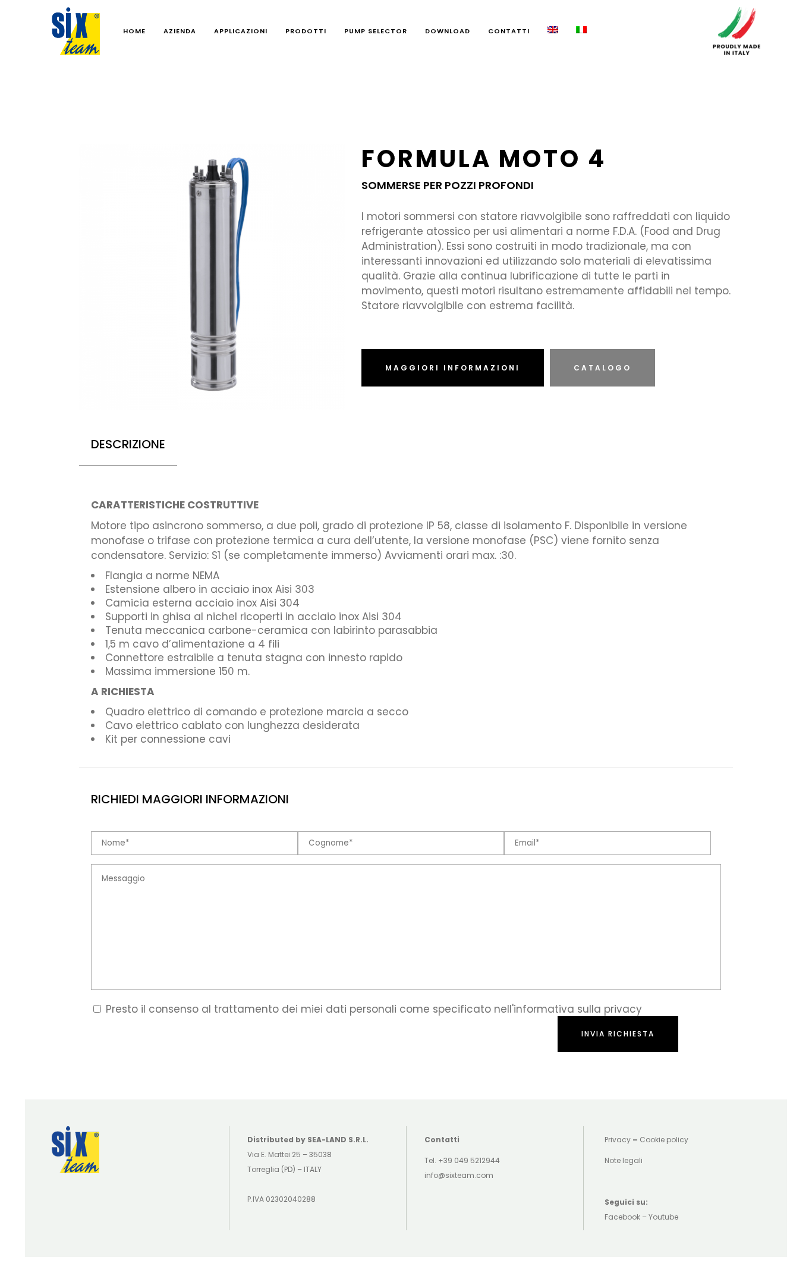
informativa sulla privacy (578, 1009)
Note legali (624, 1160)
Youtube (663, 1217)
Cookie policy (664, 1140)
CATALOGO (602, 368)
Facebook (622, 1217)
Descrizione (128, 444)
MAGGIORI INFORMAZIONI (452, 368)
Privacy (618, 1140)
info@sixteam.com (458, 1175)
